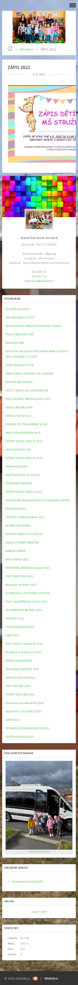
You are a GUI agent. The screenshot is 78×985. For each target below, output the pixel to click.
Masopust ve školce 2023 (20, 585)
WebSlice (51, 978)
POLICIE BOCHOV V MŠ (19, 334)
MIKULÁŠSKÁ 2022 (17, 559)
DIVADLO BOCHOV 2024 (20, 677)
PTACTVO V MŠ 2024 (17, 686)
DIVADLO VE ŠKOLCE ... (19, 416)
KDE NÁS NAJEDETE (17, 309)
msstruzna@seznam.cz (39, 281)
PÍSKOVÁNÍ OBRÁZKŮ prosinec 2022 (27, 568)
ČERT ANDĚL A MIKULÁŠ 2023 (24, 644)
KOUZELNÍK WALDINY (19, 407)
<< (10, 912)
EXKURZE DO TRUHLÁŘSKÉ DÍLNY (26, 424)
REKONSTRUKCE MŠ (18, 449)
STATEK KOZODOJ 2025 (19, 737)
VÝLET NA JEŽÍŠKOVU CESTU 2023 (26, 601)
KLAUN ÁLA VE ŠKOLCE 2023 (23, 652)
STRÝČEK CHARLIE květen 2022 (24, 517)
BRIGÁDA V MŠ (14, 343)
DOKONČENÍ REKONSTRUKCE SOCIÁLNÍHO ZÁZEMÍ (37, 500)
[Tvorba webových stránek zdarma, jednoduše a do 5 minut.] (35, 979)
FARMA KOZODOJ (16, 466)
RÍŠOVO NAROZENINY (18, 661)
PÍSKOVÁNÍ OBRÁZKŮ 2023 (22, 669)
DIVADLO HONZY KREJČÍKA (22, 542)
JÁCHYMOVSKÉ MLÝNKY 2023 (23, 610)
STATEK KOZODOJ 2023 (19, 627)
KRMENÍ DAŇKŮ (15, 551)
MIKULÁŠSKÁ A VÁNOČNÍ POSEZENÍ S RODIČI (33, 326)
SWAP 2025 (12, 720)
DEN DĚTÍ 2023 (14, 618)
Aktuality (26, 49)
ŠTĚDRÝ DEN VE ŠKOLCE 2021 (23, 492)
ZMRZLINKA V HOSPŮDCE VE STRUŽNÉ (29, 373)
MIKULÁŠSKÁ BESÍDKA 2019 (23, 433)
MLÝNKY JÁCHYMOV (17, 525)
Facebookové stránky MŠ (27, 881)
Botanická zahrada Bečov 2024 (24, 703)
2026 (44, 912)
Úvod (10, 48)
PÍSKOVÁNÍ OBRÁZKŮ (18, 483)
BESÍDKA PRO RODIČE (19, 382)
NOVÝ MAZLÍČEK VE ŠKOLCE (22, 475)
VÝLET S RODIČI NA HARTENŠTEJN (26, 390)
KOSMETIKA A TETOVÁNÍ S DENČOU (27, 593)
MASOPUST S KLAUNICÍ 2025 (23, 711)
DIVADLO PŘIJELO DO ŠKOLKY (24, 534)
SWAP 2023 (12, 635)
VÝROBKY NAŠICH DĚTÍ (19, 317)
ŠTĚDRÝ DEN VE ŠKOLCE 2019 (23, 441)
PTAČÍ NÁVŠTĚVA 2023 (19, 576)
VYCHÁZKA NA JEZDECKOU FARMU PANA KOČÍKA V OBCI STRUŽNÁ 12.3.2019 (36, 354)
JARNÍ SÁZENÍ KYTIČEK (19, 365)
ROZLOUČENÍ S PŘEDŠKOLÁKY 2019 (27, 399)
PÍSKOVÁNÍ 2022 (15, 509)
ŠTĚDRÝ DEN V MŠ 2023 (20, 694)
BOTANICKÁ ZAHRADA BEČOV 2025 (27, 728)
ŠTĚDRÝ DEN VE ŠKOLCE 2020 (23, 458)
